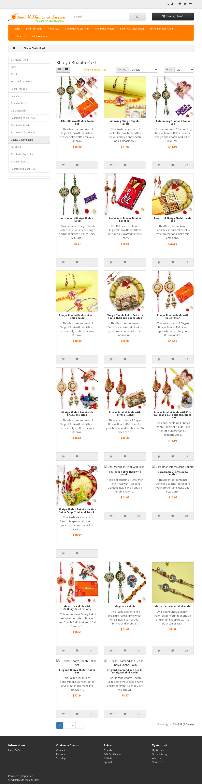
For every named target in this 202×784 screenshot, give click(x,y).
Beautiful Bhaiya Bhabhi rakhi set (173, 219)
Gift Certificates (112, 754)
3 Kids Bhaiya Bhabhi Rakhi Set (77, 122)
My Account (158, 750)
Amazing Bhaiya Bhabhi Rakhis (124, 122)
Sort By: (122, 69)
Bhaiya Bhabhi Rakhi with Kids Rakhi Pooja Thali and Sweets (77, 511)
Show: (169, 69)
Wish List (157, 758)
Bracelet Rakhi (19, 103)
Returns (60, 754)
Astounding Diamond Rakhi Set (173, 122)
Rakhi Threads (34, 28)
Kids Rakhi (20, 36)
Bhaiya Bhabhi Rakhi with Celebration (173, 316)
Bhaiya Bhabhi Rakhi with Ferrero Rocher (125, 414)
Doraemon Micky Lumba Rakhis (173, 473)
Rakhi (17, 28)
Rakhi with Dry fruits (22, 154)
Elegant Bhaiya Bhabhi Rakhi (173, 606)
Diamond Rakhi (19, 59)
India (13, 67)
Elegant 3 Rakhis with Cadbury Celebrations (77, 608)
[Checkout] (190, 4)
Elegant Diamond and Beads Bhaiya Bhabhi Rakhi (124, 671)
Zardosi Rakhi (18, 110)
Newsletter (158, 762)
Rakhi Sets (53, 28)
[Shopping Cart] (185, 4)
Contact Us (62, 750)
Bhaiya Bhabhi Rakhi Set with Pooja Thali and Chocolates (125, 316)
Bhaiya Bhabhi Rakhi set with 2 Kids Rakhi (77, 316)
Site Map (61, 758)
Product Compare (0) (94, 70)
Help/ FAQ (14, 750)
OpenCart (27, 776)
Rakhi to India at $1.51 (23, 169)
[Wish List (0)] (180, 4)
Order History (159, 754)
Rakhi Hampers (40, 36)
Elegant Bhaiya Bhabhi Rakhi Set (77, 671)
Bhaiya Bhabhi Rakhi (161, 28)
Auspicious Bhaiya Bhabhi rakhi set (125, 219)
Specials (108, 762)
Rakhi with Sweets (104, 28)
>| (79, 725)
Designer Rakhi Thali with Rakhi (125, 473)
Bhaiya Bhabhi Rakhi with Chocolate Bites (77, 414)
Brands (108, 750)
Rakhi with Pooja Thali (77, 28)
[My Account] (173, 4)
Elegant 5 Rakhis (125, 606)
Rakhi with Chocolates (132, 28)
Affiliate (108, 758)
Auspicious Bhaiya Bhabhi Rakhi (77, 219)
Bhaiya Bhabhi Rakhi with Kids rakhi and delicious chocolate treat (173, 415)
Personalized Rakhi (21, 81)
